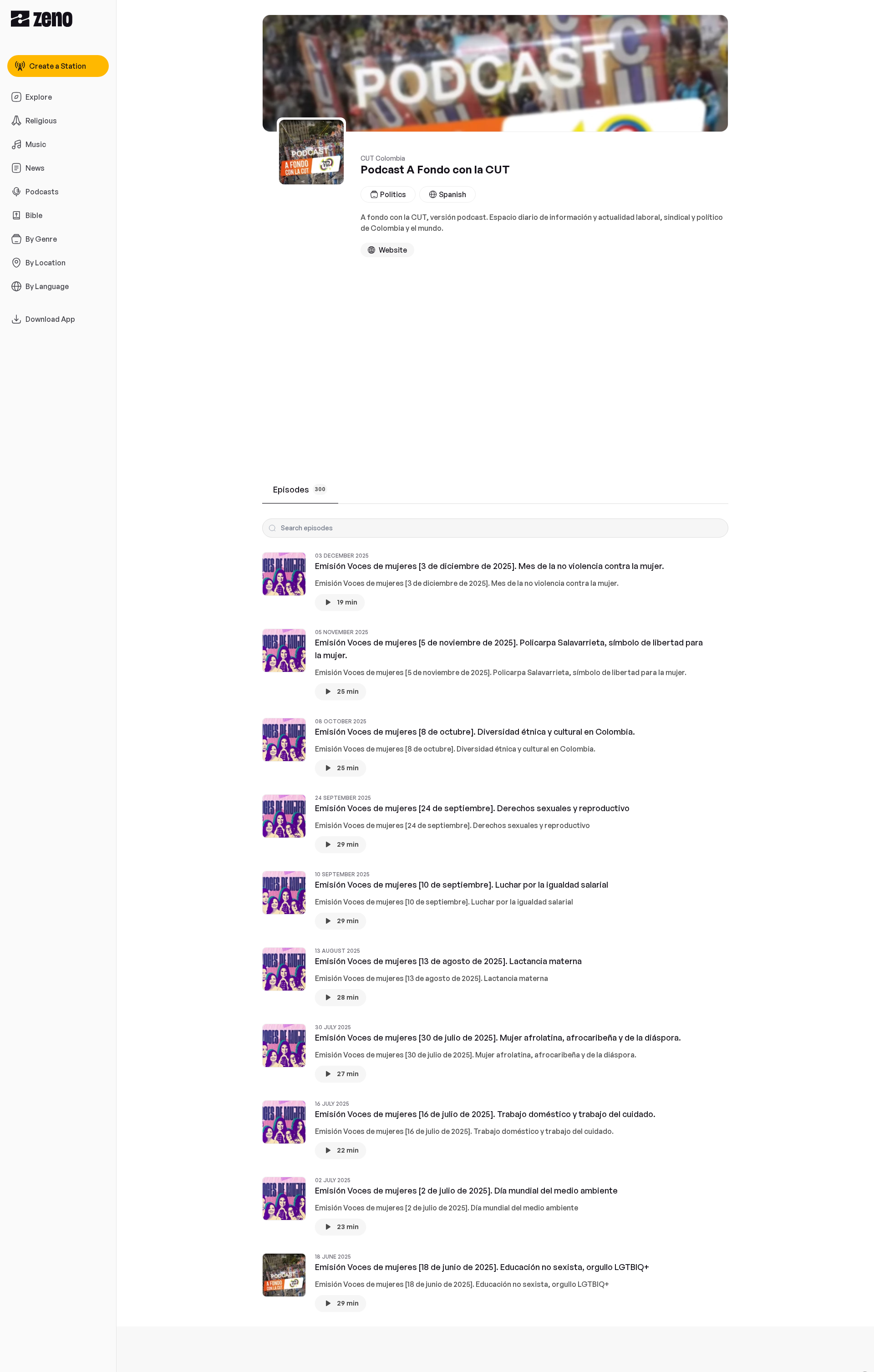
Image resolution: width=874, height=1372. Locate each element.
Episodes (299, 489)
